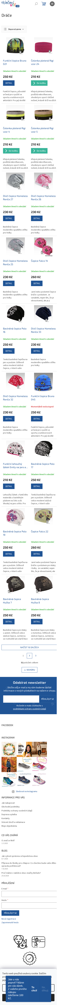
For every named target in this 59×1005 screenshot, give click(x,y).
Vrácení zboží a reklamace (13, 822)
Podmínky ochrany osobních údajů (17, 810)
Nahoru (31, 669)
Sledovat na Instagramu (26, 791)
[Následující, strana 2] (29, 655)
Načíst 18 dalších (29, 647)
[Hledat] (36, 4)
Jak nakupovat (8, 803)
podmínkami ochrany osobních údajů (29, 708)
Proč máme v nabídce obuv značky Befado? (21, 873)
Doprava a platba (9, 814)
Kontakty (6, 818)
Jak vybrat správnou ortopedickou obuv (20, 856)
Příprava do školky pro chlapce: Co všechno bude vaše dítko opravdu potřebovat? (29, 865)
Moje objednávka (9, 826)
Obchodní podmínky (11, 806)
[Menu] (52, 4)
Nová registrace (9, 919)
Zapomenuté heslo (10, 922)
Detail (8, 83)
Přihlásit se (47, 699)
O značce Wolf (8, 840)
